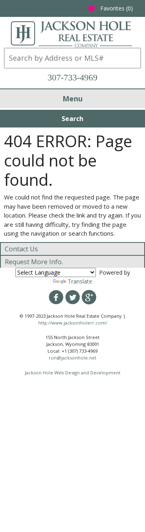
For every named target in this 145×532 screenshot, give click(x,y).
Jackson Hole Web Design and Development (72, 373)
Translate (80, 281)
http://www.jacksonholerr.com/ (72, 323)
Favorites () (110, 8)
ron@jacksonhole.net (72, 358)
